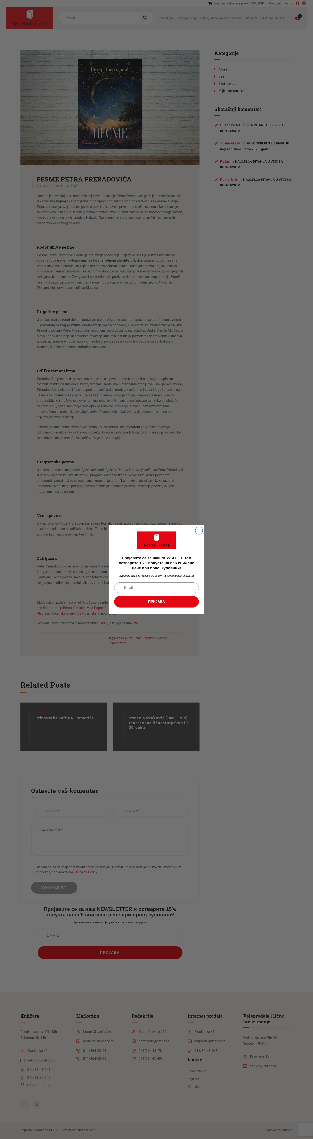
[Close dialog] (199, 530)
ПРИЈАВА (156, 601)
